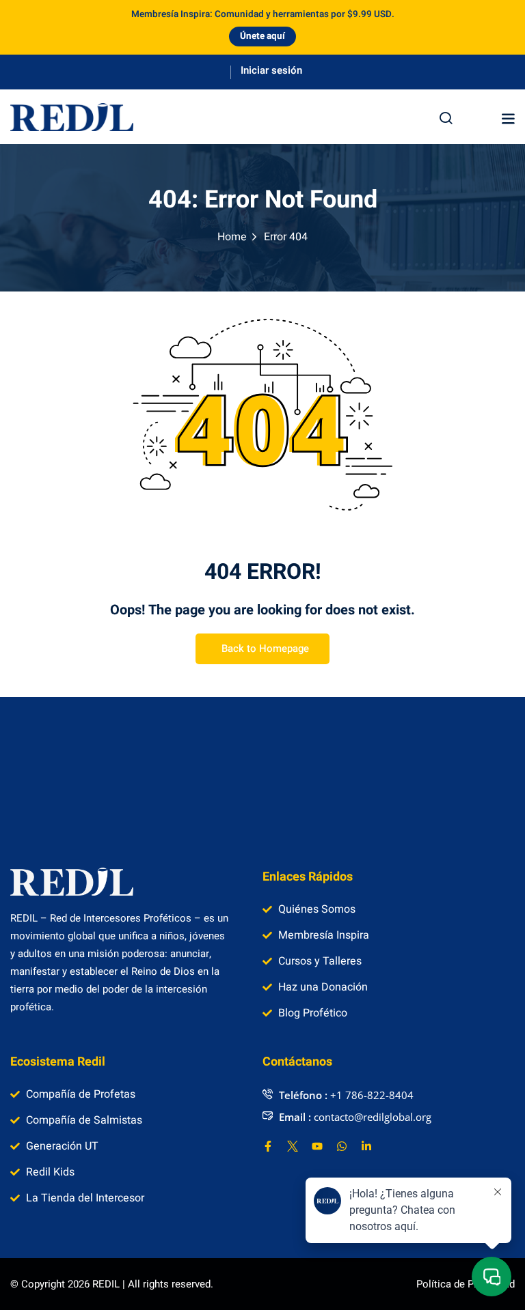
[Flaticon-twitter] (292, 1146)
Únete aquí (262, 36)
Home (232, 237)
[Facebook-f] (267, 1146)
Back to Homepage (265, 648)
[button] (508, 118)
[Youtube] (317, 1146)
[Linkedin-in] (366, 1146)
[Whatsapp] (341, 1146)
